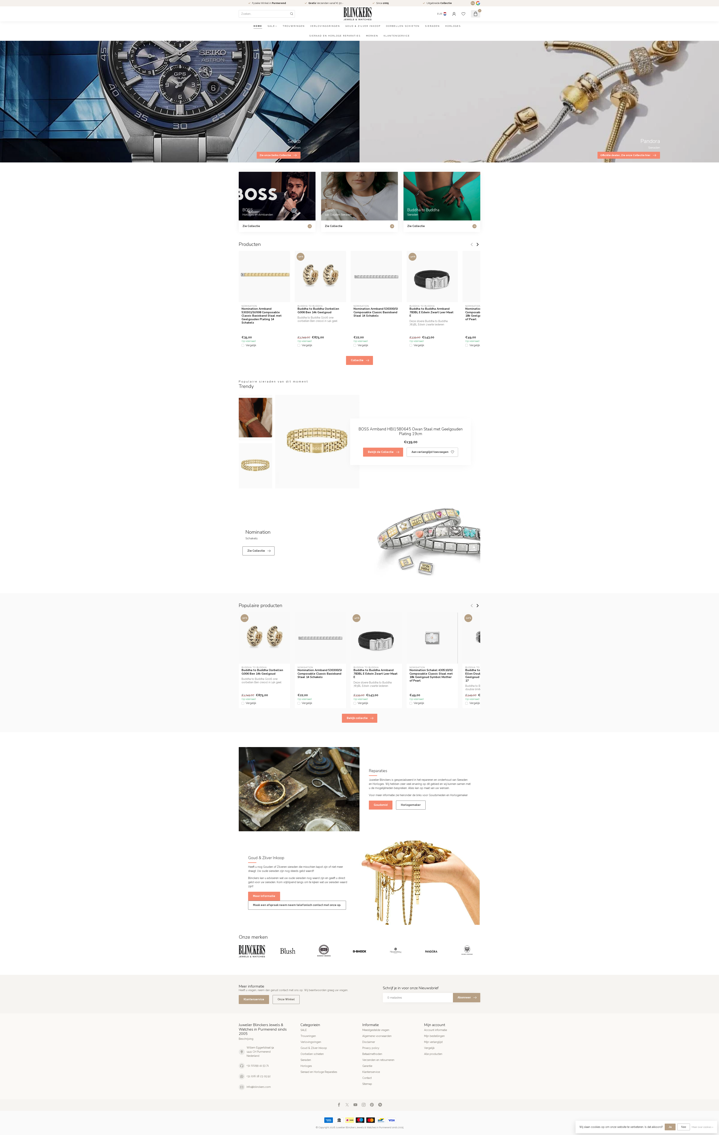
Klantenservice (397, 36)
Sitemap (367, 1083)
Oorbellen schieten (403, 26)
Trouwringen (294, 26)
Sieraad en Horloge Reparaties (335, 36)
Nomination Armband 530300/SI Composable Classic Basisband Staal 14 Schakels (376, 312)
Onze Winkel (286, 999)
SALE (271, 26)
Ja (670, 1126)
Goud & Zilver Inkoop (363, 26)
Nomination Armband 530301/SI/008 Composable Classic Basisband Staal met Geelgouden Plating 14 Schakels (262, 315)
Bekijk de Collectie (381, 451)
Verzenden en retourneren (378, 1059)
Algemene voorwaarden (377, 1036)
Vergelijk (251, 345)
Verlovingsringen (325, 26)
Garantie (367, 1065)
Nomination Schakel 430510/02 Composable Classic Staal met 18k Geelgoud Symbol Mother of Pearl (431, 675)
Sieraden (432, 26)
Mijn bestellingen (434, 1036)
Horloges (453, 26)
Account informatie (435, 1030)
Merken (372, 36)
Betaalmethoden (372, 1053)
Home (258, 26)
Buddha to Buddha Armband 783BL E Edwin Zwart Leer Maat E (431, 312)
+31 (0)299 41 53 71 (258, 1065)
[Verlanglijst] (463, 14)
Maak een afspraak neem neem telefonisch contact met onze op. (297, 905)
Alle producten (433, 1053)
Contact (367, 1077)
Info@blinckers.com (259, 1086)
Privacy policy (370, 1047)
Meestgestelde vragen (375, 1030)
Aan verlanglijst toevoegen (430, 451)
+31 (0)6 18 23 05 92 (259, 1076)
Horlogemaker (411, 804)
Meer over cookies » (702, 1127)
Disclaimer (368, 1041)
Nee (683, 1126)
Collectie (357, 360)
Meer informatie (264, 896)
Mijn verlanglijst (433, 1041)
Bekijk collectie (357, 718)
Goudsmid (381, 804)
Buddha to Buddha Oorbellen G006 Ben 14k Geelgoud (318, 310)
